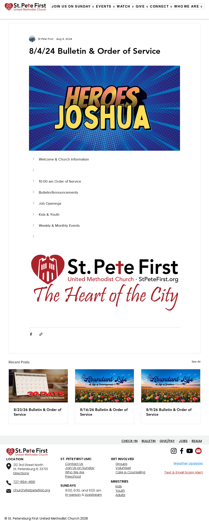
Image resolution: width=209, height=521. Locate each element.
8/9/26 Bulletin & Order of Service (168, 412)
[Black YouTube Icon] (189, 451)
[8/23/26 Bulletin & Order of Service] (38, 385)
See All (196, 361)
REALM (197, 441)
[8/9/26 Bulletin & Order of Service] (170, 385)
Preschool (73, 476)
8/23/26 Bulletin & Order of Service (37, 412)
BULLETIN (149, 441)
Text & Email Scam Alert (183, 472)
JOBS (183, 441)
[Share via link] (41, 334)
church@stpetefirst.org (31, 490)
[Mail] (198, 451)
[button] (104, 159)
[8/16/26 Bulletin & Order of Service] (104, 385)
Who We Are (74, 472)
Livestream (93, 494)
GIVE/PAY (167, 441)
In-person (73, 494)
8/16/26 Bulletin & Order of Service (104, 412)
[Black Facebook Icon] (182, 451)
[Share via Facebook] (31, 334)
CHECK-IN (129, 441)
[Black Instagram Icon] (174, 451)
